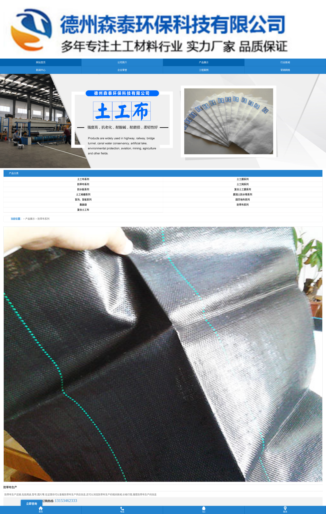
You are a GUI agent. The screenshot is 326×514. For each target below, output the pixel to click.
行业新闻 (285, 62)
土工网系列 (243, 192)
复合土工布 (83, 217)
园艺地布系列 (243, 207)
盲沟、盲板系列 (83, 207)
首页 (41, 512)
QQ (203, 512)
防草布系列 (83, 192)
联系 (285, 512)
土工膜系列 (243, 187)
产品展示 (204, 62)
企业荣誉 (122, 70)
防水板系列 (83, 197)
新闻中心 (41, 70)
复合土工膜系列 (242, 197)
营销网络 (285, 70)
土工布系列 (83, 187)
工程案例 (204, 70)
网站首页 (41, 62)
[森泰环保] (163, 125)
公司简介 (122, 62)
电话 (122, 512)
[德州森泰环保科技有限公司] (163, 55)
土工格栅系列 (83, 202)
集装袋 (83, 212)
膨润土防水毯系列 (242, 202)
